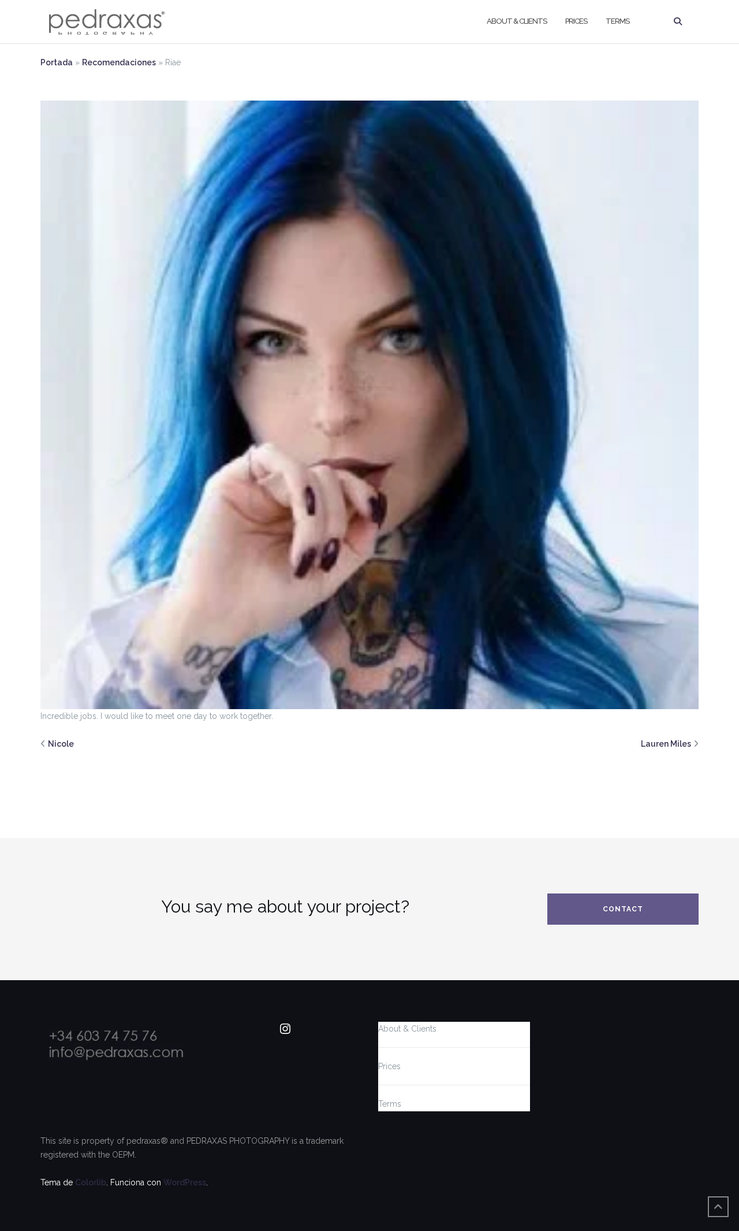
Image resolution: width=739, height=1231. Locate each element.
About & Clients (517, 21)
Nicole (61, 743)
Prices (576, 21)
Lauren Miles (666, 743)
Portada (56, 62)
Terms (617, 21)
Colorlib (90, 1182)
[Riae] (369, 404)
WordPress (184, 1182)
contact (623, 909)
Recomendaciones (119, 62)
